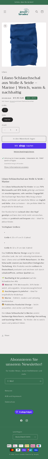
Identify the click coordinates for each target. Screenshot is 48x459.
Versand (12, 101)
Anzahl (4, 125)
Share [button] (7, 336)
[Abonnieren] (40, 381)
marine (7, 120)
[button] (5, 11)
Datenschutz (10, 402)
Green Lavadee (20, 454)
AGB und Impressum (13, 396)
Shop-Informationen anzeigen (16, 167)
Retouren (8, 391)
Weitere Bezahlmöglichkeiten (24, 151)
